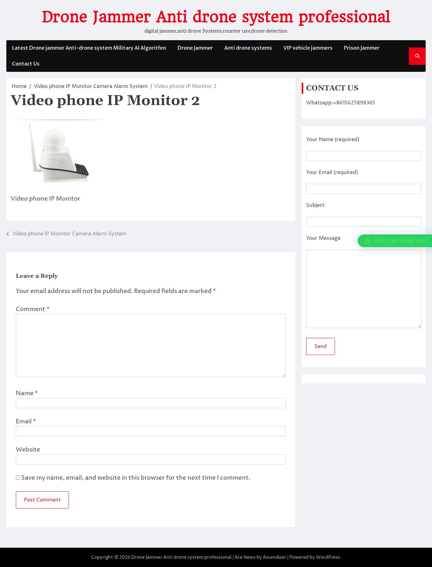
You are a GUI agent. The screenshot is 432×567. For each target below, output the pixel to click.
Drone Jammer (195, 48)
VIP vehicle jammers (307, 48)
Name (27, 393)
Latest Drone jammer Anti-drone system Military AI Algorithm (89, 48)
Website (28, 450)
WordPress (328, 557)
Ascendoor (274, 557)
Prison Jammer (362, 48)
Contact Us (26, 63)
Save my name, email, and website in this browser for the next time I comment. (135, 478)
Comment (33, 309)
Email (26, 421)
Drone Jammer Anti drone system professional (216, 17)
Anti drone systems (248, 48)
